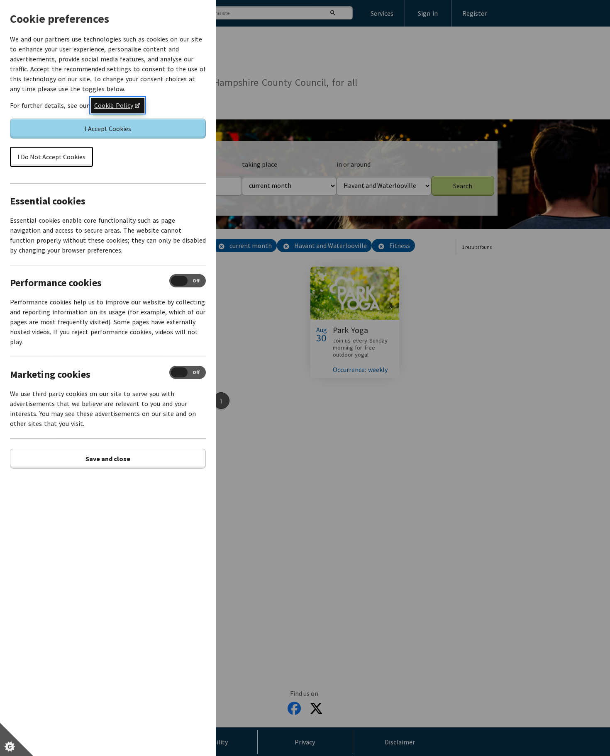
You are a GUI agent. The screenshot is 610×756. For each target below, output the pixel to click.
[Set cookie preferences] (16, 739)
